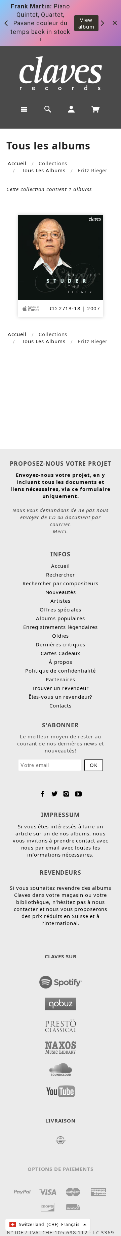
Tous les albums (44, 170)
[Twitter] (54, 793)
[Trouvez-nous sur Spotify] (60, 980)
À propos (60, 661)
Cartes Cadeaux (61, 653)
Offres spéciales (60, 609)
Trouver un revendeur (60, 688)
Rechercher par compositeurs (60, 583)
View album (86, 23)
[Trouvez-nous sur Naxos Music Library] (60, 1045)
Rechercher (60, 574)
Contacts (60, 705)
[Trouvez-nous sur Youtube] (60, 1089)
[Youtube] (78, 793)
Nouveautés (60, 592)
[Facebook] (42, 793)
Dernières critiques (60, 644)
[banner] (60, 73)
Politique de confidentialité (60, 670)
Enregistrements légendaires (60, 627)
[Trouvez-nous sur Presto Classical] (60, 1023)
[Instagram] (66, 793)
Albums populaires (60, 618)
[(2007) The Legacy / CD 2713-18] (60, 256)
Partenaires (60, 679)
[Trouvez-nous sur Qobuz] (60, 1002)
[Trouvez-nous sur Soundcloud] (60, 1067)
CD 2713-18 (65, 308)
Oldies (60, 635)
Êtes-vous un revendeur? (61, 696)
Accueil (17, 163)
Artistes (60, 600)
